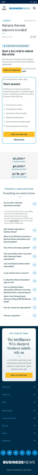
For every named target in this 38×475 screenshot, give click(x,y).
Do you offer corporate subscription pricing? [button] (13, 203)
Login (24, 71)
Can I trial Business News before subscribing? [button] (17, 264)
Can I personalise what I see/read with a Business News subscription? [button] (17, 256)
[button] (34, 8)
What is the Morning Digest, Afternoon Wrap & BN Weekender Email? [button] (17, 299)
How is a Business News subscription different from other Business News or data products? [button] (17, 289)
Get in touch (14, 221)
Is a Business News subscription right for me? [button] (17, 281)
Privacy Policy (17, 470)
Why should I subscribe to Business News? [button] (14, 230)
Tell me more (19, 139)
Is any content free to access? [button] (16, 273)
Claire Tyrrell (8, 37)
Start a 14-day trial (19, 134)
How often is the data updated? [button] (17, 247)
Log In (34, 2)
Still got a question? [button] (12, 315)
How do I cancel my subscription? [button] (17, 307)
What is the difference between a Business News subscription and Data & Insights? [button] (17, 239)
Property (6, 20)
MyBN (3, 2)
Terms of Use (27, 470)
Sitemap (9, 470)
